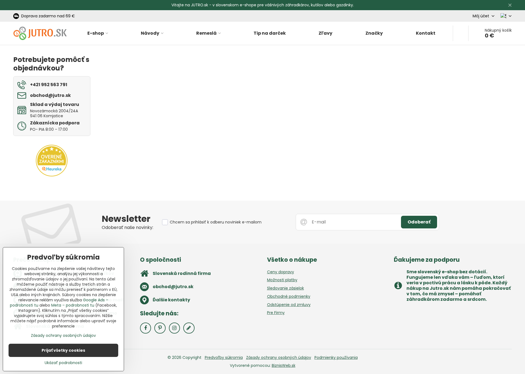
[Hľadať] (460, 33)
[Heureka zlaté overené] (52, 175)
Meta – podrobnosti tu (72, 305)
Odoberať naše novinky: (127, 227)
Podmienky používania (336, 357)
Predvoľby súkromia (224, 357)
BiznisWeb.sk (283, 365)
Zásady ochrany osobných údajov (278, 357)
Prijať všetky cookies (63, 350)
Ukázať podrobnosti (63, 362)
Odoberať (419, 222)
